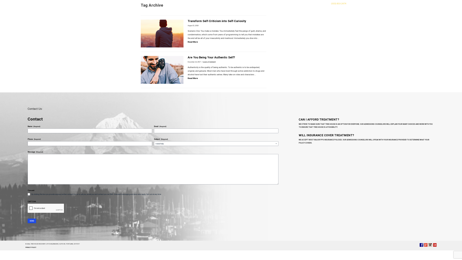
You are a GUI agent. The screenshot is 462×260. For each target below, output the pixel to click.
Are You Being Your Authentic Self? (211, 57)
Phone (34, 139)
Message (35, 152)
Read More (193, 42)
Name (34, 126)
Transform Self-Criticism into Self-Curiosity (217, 21)
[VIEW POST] (162, 33)
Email (160, 126)
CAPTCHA (32, 201)
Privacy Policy (30, 247)
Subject (161, 139)
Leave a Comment (209, 62)
